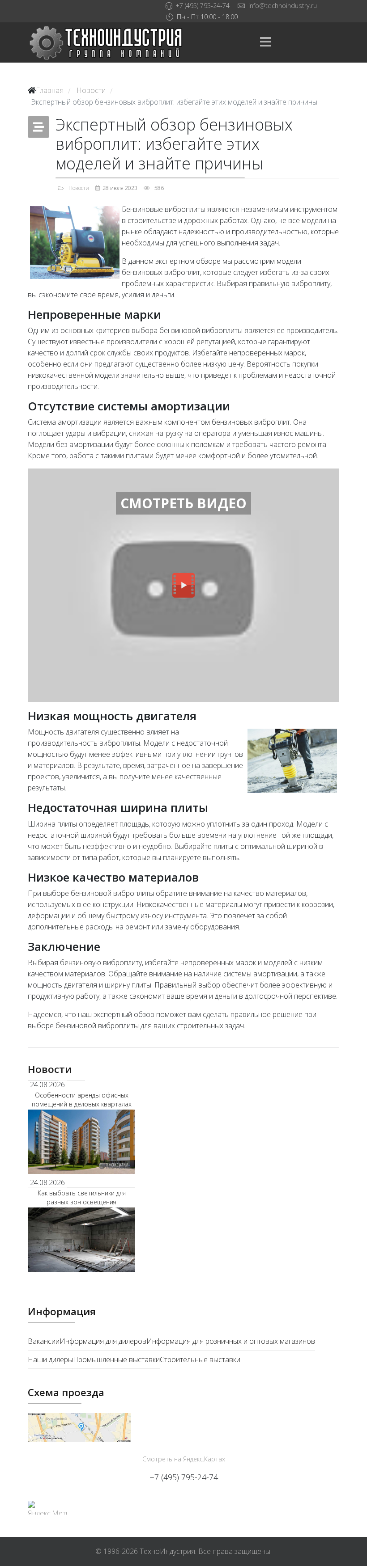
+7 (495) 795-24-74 (202, 5)
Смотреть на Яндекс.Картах (183, 1459)
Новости (78, 188)
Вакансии (44, 1341)
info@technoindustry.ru (282, 5)
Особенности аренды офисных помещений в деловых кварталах (82, 1099)
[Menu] (265, 42)
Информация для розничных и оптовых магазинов (230, 1341)
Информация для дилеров (103, 1341)
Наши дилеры (50, 1359)
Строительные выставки (200, 1359)
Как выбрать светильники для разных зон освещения (82, 1197)
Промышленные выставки (116, 1359)
